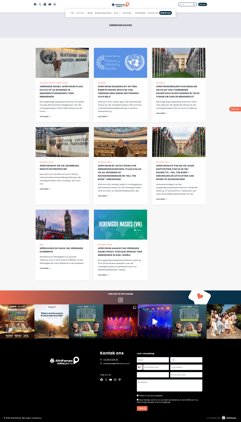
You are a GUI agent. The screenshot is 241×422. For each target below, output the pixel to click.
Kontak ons (153, 13)
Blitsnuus (44, 83)
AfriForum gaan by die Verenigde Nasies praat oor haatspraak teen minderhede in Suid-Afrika (120, 252)
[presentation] (62, 63)
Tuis (72, 13)
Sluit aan (202, 4)
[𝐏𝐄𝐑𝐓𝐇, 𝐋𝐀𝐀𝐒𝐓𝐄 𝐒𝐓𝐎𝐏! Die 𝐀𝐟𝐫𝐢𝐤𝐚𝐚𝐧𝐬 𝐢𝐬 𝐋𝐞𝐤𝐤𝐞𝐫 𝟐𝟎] (86, 321)
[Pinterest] (54, 4)
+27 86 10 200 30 (110, 359)
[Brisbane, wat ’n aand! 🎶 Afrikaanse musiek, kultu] (120, 321)
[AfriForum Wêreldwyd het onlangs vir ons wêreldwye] (224, 321)
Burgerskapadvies (103, 13)
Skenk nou (165, 13)
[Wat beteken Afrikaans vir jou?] (51, 321)
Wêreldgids (140, 13)
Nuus (51, 162)
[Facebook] (35, 4)
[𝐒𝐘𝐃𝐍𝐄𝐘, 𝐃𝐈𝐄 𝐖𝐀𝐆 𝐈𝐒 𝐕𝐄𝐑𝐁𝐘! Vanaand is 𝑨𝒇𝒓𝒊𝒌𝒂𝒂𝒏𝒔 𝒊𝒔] (189, 321)
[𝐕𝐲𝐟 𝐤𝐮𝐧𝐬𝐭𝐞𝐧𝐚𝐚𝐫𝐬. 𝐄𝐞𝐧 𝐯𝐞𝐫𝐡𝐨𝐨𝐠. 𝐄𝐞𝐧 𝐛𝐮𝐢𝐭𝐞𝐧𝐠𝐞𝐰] (17, 321)
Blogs (90, 13)
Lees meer (45, 116)
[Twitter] (40, 4)
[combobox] (140, 367)
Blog (42, 245)
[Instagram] (44, 4)
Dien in (142, 408)
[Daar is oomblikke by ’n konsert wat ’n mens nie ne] (155, 321)
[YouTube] (49, 4)
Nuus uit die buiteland (58, 83)
